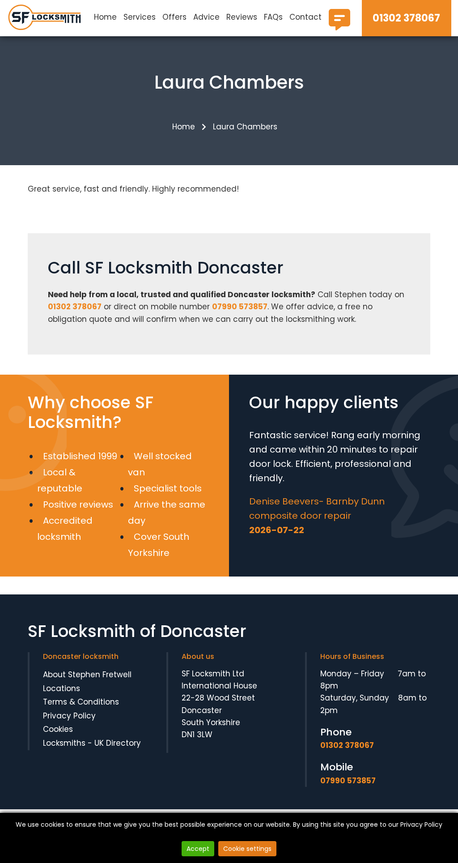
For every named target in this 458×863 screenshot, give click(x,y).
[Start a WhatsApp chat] (339, 26)
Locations (61, 688)
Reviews (241, 17)
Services (139, 17)
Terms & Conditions (81, 701)
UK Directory (117, 743)
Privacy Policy (69, 715)
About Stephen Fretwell (87, 674)
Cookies (58, 729)
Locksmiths (64, 743)
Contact (305, 17)
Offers (174, 17)
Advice (206, 17)
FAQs (273, 17)
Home (105, 17)
